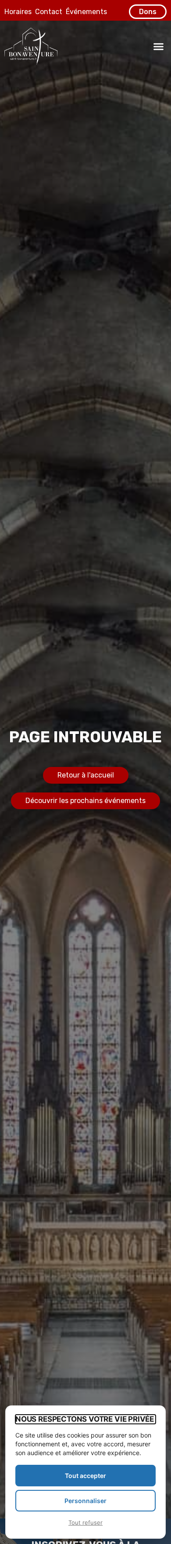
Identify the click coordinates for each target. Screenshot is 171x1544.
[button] (158, 46)
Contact (48, 11)
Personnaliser (85, 1500)
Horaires (18, 11)
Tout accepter (85, 1475)
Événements (86, 11)
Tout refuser (85, 1522)
